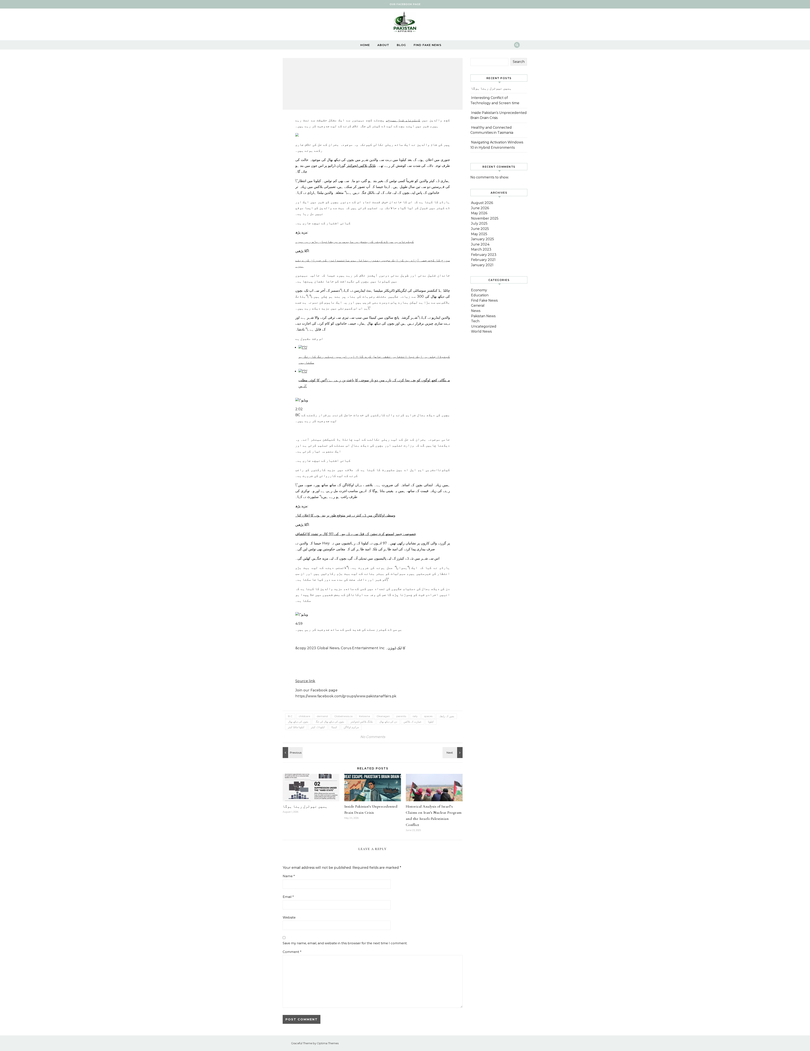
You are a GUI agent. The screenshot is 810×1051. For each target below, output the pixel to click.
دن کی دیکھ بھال (388, 721)
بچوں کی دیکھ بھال (298, 721)
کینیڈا (334, 727)
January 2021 (482, 265)
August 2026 (482, 203)
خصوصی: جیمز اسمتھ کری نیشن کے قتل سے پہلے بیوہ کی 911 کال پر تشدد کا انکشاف (355, 534)
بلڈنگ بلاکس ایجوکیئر (361, 166)
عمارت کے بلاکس (412, 721)
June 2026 (480, 208)
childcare (304, 716)
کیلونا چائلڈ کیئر (296, 727)
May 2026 (479, 213)
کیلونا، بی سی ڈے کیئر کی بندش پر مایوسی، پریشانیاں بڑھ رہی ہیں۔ (354, 242)
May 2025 (479, 234)
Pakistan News (483, 316)
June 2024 (480, 244)
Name (289, 876)
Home (365, 45)
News (475, 311)
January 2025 (482, 239)
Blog (401, 45)
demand (322, 716)
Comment (292, 952)
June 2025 (480, 229)
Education (480, 295)
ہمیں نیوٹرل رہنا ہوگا (305, 806)
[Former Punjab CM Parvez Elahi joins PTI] (292, 752)
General (478, 306)
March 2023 (481, 249)
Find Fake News (427, 45)
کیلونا (431, 721)
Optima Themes (328, 1043)
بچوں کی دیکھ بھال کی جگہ (329, 721)
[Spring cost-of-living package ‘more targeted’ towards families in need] (453, 752)
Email (288, 897)
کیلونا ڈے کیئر (318, 727)
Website (289, 917)
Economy (479, 290)
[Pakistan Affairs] (405, 23)
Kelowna (364, 716)
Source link (305, 681)
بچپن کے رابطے (446, 716)
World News (481, 331)
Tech (475, 321)
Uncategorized (483, 326)
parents (401, 716)
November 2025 (484, 218)
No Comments (372, 737)
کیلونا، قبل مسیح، (403, 120)
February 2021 (483, 260)
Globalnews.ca (343, 716)
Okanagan (383, 716)
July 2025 (479, 223)
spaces (428, 716)
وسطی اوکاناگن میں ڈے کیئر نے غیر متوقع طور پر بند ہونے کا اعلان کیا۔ (345, 515)
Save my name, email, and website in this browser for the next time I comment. (345, 943)
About (383, 45)
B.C (290, 716)
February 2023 (483, 255)
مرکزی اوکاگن (351, 727)
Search (519, 62)
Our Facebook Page (405, 4)
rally (415, 716)
